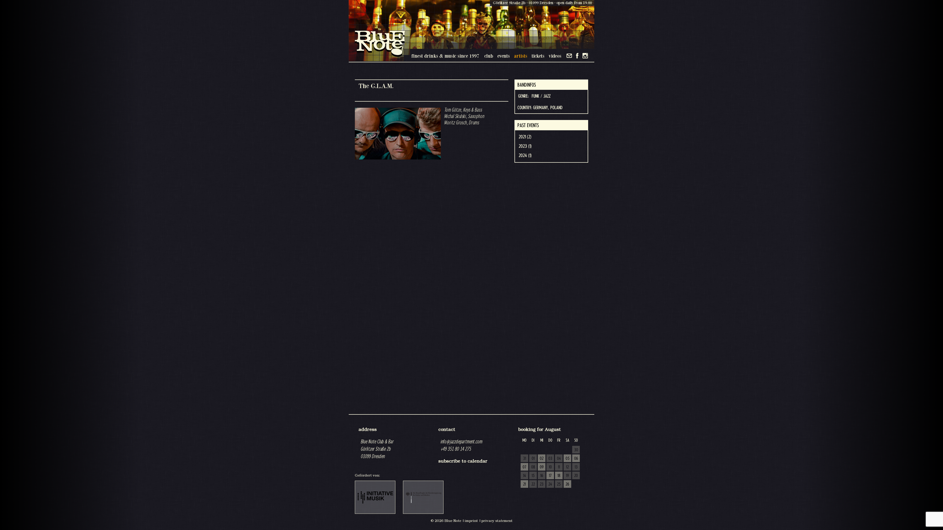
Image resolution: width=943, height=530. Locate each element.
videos (555, 56)
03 (550, 458)
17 (550, 476)
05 (567, 458)
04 (559, 458)
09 (542, 467)
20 (576, 476)
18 (558, 476)
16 (541, 476)
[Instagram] (585, 56)
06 (576, 458)
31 (524, 458)
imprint (471, 521)
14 (524, 476)
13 (576, 467)
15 (533, 476)
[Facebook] (577, 56)
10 (550, 467)
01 (533, 458)
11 (559, 467)
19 (567, 476)
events (503, 56)
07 (524, 467)
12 (567, 467)
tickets (537, 56)
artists (520, 56)
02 (541, 458)
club (488, 56)
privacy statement (497, 521)
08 (533, 467)
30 (576, 450)
